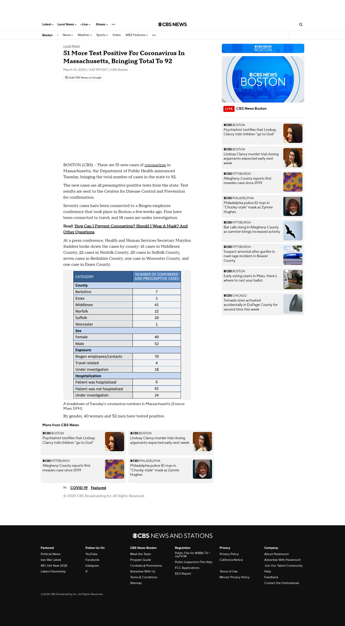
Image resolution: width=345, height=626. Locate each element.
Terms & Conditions (143, 577)
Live (85, 24)
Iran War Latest (51, 559)
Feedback (271, 577)
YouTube (91, 554)
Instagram (92, 565)
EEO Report (183, 573)
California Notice (231, 559)
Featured (98, 488)
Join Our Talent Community (283, 565)
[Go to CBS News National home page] (172, 24)
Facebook (92, 559)
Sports (101, 35)
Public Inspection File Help (193, 562)
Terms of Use (229, 571)
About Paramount (276, 554)
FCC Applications (187, 567)
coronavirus (155, 165)
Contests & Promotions (146, 565)
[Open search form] (301, 24)
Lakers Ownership (53, 571)
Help (267, 571)
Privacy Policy (229, 554)
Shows (101, 24)
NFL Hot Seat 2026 (54, 565)
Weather (84, 35)
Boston (47, 35)
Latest (47, 24)
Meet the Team (140, 554)
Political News (50, 554)
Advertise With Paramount (282, 559)
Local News (66, 24)
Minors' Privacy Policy (235, 577)
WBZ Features (136, 35)
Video (116, 35)
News (67, 35)
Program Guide (140, 559)
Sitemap (136, 583)
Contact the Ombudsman (281, 583)
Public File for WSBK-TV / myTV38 (192, 554)
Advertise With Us (142, 571)
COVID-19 (79, 488)
